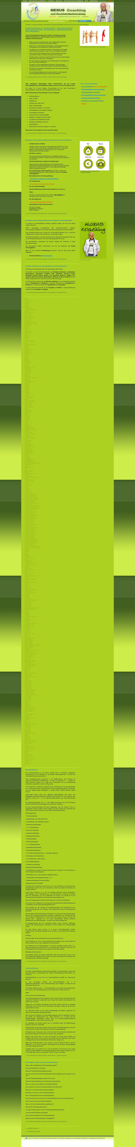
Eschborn (27, 386)
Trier (26, 712)
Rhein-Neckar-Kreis (30, 665)
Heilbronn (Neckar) (29, 434)
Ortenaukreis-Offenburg (30, 623)
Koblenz (27, 475)
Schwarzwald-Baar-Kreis (31, 695)
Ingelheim (27, 455)
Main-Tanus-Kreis (29, 572)
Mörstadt (27, 595)
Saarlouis (27, 679)
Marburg (27, 581)
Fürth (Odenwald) (29, 407)
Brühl (26, 357)
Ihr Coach (82, 259)
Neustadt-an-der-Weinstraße (32, 608)
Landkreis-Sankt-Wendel (31, 538)
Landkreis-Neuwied (30, 530)
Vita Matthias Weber (42, 21)
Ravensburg (28, 636)
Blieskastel (27, 350)
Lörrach (27, 559)
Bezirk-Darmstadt (29, 341)
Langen (27, 551)
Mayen (26, 585)
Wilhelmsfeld (28, 751)
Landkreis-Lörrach (29, 523)
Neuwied (27, 611)
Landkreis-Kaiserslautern (31, 518)
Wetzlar (26, 744)
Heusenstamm (28, 440)
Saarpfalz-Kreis (28, 680)
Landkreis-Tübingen (30, 544)
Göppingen (27, 414)
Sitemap (85, 16)
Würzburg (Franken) (30, 758)
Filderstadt (27, 391)
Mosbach (27, 596)
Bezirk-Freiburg (28, 640)
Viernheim (27, 723)
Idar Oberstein (28, 453)
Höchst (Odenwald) (29, 446)
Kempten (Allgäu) (29, 471)
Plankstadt (27, 632)
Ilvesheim (27, 454)
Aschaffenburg (28, 308)
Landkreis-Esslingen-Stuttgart (32, 508)
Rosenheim (27, 670)
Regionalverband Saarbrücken (32, 645)
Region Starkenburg (30, 646)
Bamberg (27, 329)
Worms (26, 753)
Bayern (26, 334)
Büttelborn (27, 361)
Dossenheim (28, 372)
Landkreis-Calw (29, 504)
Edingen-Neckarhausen (31, 377)
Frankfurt (27, 395)
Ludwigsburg (28, 560)
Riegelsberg (28, 668)
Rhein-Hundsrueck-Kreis (31, 654)
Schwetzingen (28, 697)
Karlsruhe (27, 466)
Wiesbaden (27, 746)
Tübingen (27, 716)
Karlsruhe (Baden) (29, 467)
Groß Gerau (28, 417)
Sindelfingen (28, 700)
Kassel (26, 468)
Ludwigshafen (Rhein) (30, 563)
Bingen (26, 345)
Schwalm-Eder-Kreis (30, 693)
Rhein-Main (28, 659)
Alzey (26, 304)
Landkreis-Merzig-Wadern (31, 527)
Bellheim (27, 336)
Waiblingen (27, 732)
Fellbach (27, 390)
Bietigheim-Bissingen (30, 344)
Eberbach (27, 375)
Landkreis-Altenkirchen (30, 495)
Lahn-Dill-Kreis (28, 485)
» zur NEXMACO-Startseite (33, 1131)
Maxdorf (27, 583)
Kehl (26, 469)
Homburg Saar (28, 450)
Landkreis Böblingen (30, 501)
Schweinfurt (28, 696)
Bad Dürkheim (28, 313)
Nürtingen (27, 614)
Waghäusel (27, 730)
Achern (26, 299)
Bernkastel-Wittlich (29, 340)
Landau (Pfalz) (28, 492)
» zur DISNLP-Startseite (32, 1128)
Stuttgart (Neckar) (29, 707)
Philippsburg (28, 629)
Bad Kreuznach (28, 321)
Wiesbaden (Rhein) (29, 748)
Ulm (26, 720)
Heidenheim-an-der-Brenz (31, 430)
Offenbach (27, 620)
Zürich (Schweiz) (29, 762)
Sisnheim (27, 702)
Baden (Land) (28, 315)
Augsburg (27, 311)
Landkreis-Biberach (30, 500)
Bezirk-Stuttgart (28, 642)
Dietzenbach (28, 370)
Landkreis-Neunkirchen (30, 528)
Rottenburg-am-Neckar (30, 673)
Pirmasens (27, 631)
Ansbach (27, 307)
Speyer (26, 703)
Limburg (27, 556)
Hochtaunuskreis (29, 444)
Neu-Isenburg (28, 604)
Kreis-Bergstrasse (29, 480)
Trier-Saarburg (28, 715)
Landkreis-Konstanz (30, 522)
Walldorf (27, 735)
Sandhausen (28, 682)
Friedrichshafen (29, 404)
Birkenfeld (27, 348)
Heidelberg (27, 426)
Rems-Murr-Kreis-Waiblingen (32, 650)
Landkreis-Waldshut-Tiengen (32, 546)
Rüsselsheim (28, 674)
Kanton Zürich (28, 464)
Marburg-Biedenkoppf (30, 582)
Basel (26, 330)
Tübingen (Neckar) (29, 718)
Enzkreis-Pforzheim (29, 381)
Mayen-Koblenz (29, 526)
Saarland (27, 678)
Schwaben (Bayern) (30, 689)
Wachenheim (28, 729)
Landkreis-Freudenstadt (31, 509)
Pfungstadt (27, 628)
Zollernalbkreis (28, 760)
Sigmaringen (28, 698)
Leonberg (27, 555)
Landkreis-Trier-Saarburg (31, 542)
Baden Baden (28, 316)
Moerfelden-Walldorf (30, 592)
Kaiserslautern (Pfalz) (30, 462)
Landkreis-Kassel (29, 521)
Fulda (26, 408)
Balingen (27, 327)
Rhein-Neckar (28, 663)
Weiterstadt (27, 739)
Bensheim (27, 338)
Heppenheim (28, 436)
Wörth (26, 752)
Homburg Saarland (29, 451)
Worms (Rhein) (28, 755)
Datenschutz (74, 16)
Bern (26, 339)
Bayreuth (27, 335)
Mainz (26, 573)
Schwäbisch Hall (29, 692)
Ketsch (26, 472)
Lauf (26, 553)
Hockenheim (28, 445)
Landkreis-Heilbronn (30, 517)
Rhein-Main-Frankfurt (30, 660)
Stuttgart (27, 706)
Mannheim (27, 577)
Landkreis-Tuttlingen (30, 545)
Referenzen (83, 21)
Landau (27, 491)
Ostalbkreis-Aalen (29, 624)
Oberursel (27, 618)
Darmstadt (27, 366)
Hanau (26, 421)
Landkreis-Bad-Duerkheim (31, 498)
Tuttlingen (27, 719)
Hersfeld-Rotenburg (30, 437)
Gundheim (27, 419)
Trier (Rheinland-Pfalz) (30, 714)
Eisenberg (27, 380)
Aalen (26, 298)
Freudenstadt (28, 403)
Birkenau (27, 347)
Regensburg (28, 637)
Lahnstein (27, 486)
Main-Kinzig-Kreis (29, 569)
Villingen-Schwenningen (31, 724)
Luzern (26, 567)
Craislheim (27, 363)
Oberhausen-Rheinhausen (31, 616)
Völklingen (27, 725)
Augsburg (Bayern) (29, 312)
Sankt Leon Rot (28, 684)
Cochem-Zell (28, 362)
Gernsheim (27, 412)
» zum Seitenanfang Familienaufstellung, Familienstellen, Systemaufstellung (46, 77)
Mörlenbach (28, 593)
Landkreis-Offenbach (30, 531)
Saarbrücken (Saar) (30, 677)
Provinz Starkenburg (30, 633)
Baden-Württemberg (30, 317)
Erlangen (27, 385)
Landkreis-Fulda (29, 510)
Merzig (26, 587)
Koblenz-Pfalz (28, 476)
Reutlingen (27, 651)
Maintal (26, 570)
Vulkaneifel (27, 728)
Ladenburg (27, 483)
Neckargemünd (28, 599)
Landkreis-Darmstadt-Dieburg (32, 505)
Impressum (62, 16)
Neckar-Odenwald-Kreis (31, 600)
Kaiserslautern (28, 460)
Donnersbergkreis (29, 371)
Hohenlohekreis (29, 449)
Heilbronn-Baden (29, 432)
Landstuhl (27, 550)
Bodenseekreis (28, 352)
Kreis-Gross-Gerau (29, 481)
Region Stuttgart (29, 647)
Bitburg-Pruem (28, 349)
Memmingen (28, 586)
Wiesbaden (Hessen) (30, 747)
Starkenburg (28, 705)
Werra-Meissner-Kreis (30, 741)
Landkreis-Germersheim (31, 512)
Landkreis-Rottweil (29, 536)
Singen (26, 701)
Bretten (26, 354)
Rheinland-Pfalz (29, 656)
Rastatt (26, 634)
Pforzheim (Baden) (29, 627)
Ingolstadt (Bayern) (29, 459)
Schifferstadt (28, 687)
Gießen (26, 413)
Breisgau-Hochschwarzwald (32, 503)
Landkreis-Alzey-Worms (31, 496)
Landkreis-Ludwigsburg (31, 524)
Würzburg (27, 757)
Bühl (26, 358)
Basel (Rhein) (28, 331)
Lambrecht (27, 489)
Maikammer (28, 568)
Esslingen (27, 388)
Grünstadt (27, 418)
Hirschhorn (27, 443)
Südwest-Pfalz (28, 710)
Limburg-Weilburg (29, 558)
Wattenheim (28, 737)
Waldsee (27, 734)
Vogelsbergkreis (29, 727)
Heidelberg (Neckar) (30, 428)
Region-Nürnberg (29, 588)
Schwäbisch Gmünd (30, 691)
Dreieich (27, 373)
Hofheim (27, 448)
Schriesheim (28, 688)
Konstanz (27, 478)
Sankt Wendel (28, 686)
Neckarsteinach (29, 601)
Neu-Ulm (27, 610)
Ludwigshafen (28, 561)
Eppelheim (27, 382)
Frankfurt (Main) (29, 398)
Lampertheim (28, 490)
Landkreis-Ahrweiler (30, 494)
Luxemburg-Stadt (29, 565)
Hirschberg (27, 441)
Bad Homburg (28, 318)
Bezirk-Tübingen (29, 643)
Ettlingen (27, 389)
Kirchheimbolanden (30, 473)
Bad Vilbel (27, 326)
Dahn (26, 364)
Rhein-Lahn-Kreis (29, 655)
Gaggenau (27, 409)
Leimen (26, 554)
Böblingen (27, 353)
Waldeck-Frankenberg (30, 733)
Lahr (26, 487)
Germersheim (28, 411)
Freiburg (27, 399)
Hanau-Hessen (28, 422)
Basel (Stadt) (28, 333)
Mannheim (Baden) (29, 579)
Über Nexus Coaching (30, 21)
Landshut (27, 549)
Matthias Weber (87, 259)
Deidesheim (28, 368)
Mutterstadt (27, 597)
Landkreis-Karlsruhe (30, 519)
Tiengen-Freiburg (29, 711)
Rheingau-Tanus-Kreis (30, 652)
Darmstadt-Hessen (29, 367)
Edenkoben (27, 376)
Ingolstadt (27, 457)
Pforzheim (27, 625)
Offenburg (27, 622)
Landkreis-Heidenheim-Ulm (32, 515)
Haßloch (27, 423)
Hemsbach (27, 435)
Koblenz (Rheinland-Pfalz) (31, 477)
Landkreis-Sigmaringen (30, 541)
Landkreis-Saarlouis (30, 537)
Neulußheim (28, 605)
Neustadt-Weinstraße (30, 609)
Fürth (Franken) (28, 405)
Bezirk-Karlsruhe (29, 641)
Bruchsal (27, 356)
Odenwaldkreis (28, 619)
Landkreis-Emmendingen (31, 506)
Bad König (27, 320)
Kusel (26, 482)
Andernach (27, 306)
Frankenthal (28, 394)
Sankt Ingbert (28, 683)
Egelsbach (27, 379)
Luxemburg (27, 564)
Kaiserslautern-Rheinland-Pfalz (32, 463)
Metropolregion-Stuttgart (31, 590)
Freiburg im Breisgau (30, 402)
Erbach (26, 384)
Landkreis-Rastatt (29, 532)
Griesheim (27, 416)
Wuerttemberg (28, 756)
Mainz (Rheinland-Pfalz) (31, 576)
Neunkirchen (28, 606)
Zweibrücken (28, 764)
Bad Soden (27, 325)
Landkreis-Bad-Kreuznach (31, 499)
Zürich (26, 761)
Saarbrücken (28, 675)
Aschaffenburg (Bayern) (31, 309)
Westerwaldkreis (29, 742)
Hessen (27, 439)
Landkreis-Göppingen (30, 514)
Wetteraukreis (28, 743)
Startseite (28, 24)
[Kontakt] (94, 170)
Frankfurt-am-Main (29, 396)
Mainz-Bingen (28, 574)
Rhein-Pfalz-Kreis (29, 657)
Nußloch (27, 615)
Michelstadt (27, 591)
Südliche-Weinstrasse (30, 709)
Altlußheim (27, 303)
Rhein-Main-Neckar (30, 661)
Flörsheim (27, 393)
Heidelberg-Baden (29, 427)
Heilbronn (27, 431)
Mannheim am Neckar (30, 578)
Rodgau (27, 669)
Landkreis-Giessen (29, 513)
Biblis (26, 343)
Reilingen (27, 648)
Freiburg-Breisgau (29, 400)
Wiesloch (27, 750)
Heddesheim (28, 425)
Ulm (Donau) (28, 721)
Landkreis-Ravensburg (30, 533)
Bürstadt (27, 359)
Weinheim (27, 738)
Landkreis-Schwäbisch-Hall (31, 540)
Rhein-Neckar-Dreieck (30, 664)
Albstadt (27, 302)
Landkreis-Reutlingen (30, 535)
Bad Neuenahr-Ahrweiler (31, 322)
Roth (26, 672)
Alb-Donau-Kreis (29, 301)
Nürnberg (27, 613)
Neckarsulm (28, 602)
